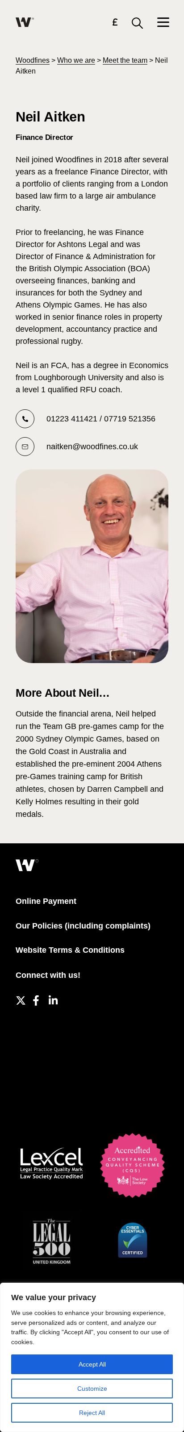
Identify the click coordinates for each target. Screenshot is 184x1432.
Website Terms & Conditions (70, 950)
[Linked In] (52, 999)
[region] (92, 1357)
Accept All (92, 1364)
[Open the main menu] (162, 23)
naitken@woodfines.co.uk (92, 446)
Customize (92, 1388)
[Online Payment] (115, 23)
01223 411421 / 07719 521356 (100, 418)
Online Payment (46, 901)
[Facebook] (36, 999)
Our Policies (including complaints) (83, 925)
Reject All (92, 1412)
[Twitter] (19, 999)
